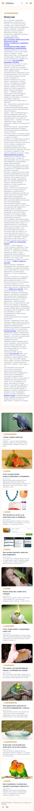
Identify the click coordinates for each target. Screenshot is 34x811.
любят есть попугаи (16, 289)
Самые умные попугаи (13, 437)
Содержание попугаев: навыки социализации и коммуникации (15, 47)
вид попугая (14, 353)
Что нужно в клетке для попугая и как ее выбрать (14, 516)
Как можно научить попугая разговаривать (15, 553)
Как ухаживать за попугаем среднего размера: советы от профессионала (15, 786)
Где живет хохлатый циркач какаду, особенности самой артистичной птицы (15, 670)
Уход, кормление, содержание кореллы (16, 630)
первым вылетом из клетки (13, 154)
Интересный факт (10, 331)
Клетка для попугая (11, 41)
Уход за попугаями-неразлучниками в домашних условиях (16, 476)
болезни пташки (9, 395)
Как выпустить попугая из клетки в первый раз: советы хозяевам (16, 707)
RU (31, 3)
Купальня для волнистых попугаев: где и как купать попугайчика (14, 747)
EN (27, 3)
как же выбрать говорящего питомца (14, 61)
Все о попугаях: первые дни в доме (16, 39)
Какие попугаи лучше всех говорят (14, 592)
